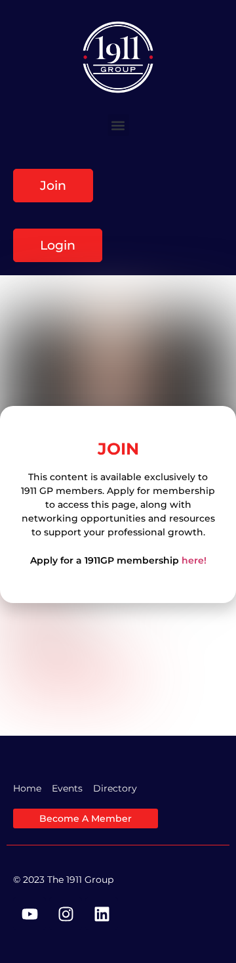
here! (194, 560)
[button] (118, 125)
